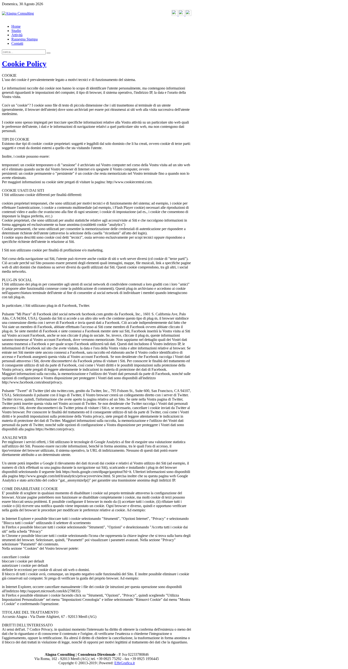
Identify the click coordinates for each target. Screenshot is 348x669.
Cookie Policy (24, 63)
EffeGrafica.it (124, 663)
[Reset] (48, 53)
